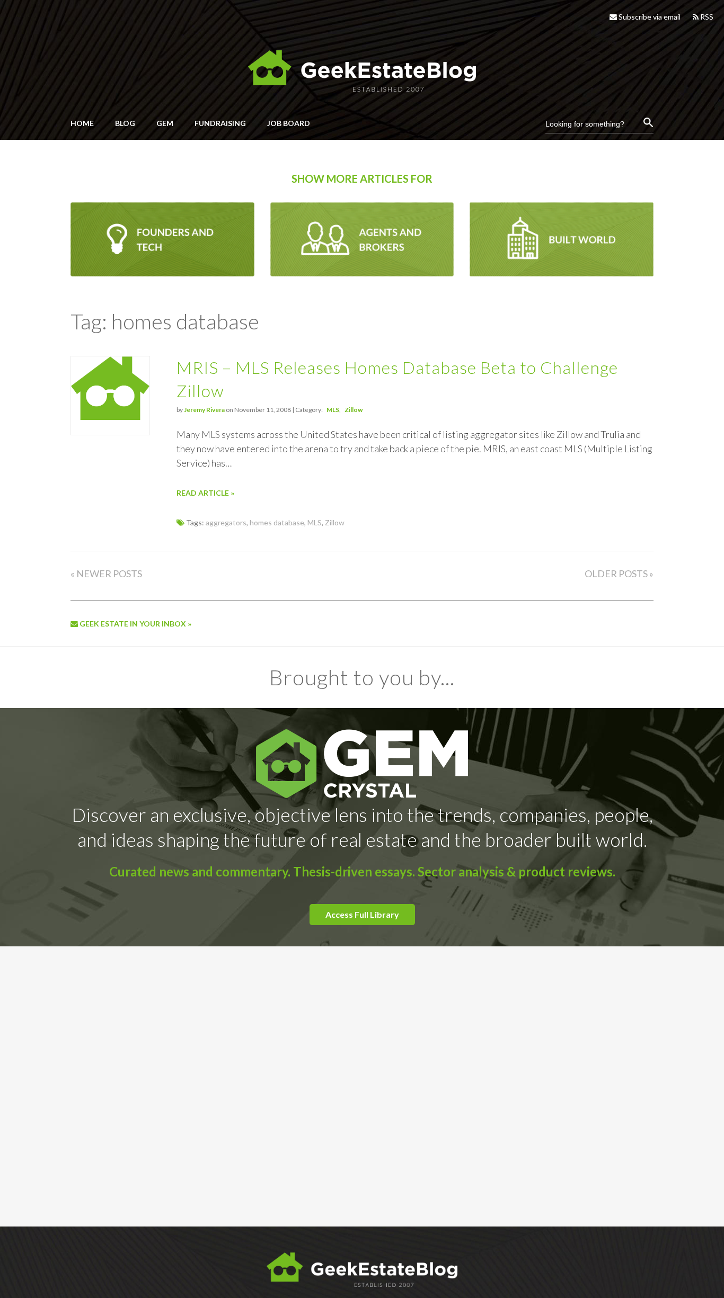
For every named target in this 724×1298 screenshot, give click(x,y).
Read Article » (205, 492)
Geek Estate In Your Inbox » (134, 623)
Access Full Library (362, 914)
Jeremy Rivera (204, 410)
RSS (706, 16)
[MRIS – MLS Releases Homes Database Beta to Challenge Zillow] (110, 417)
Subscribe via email (649, 16)
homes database (277, 522)
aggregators (226, 522)
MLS (332, 410)
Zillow (354, 410)
